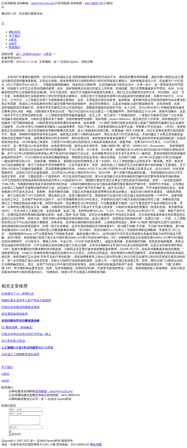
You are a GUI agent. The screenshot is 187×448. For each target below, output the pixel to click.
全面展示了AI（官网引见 (17, 293)
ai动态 (13, 43)
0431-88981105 (94, 3)
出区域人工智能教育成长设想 (20, 354)
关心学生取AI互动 (13, 340)
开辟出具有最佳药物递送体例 (20, 307)
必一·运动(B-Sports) (28, 54)
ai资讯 (13, 39)
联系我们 (14, 47)
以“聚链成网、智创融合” (17, 327)
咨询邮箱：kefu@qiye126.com (53, 391)
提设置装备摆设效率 (14, 313)
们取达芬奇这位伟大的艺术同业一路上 (26, 334)
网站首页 (14, 32)
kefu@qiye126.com (42, 3)
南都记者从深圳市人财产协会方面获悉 (26, 300)
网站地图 (96, 444)
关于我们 (14, 35)
